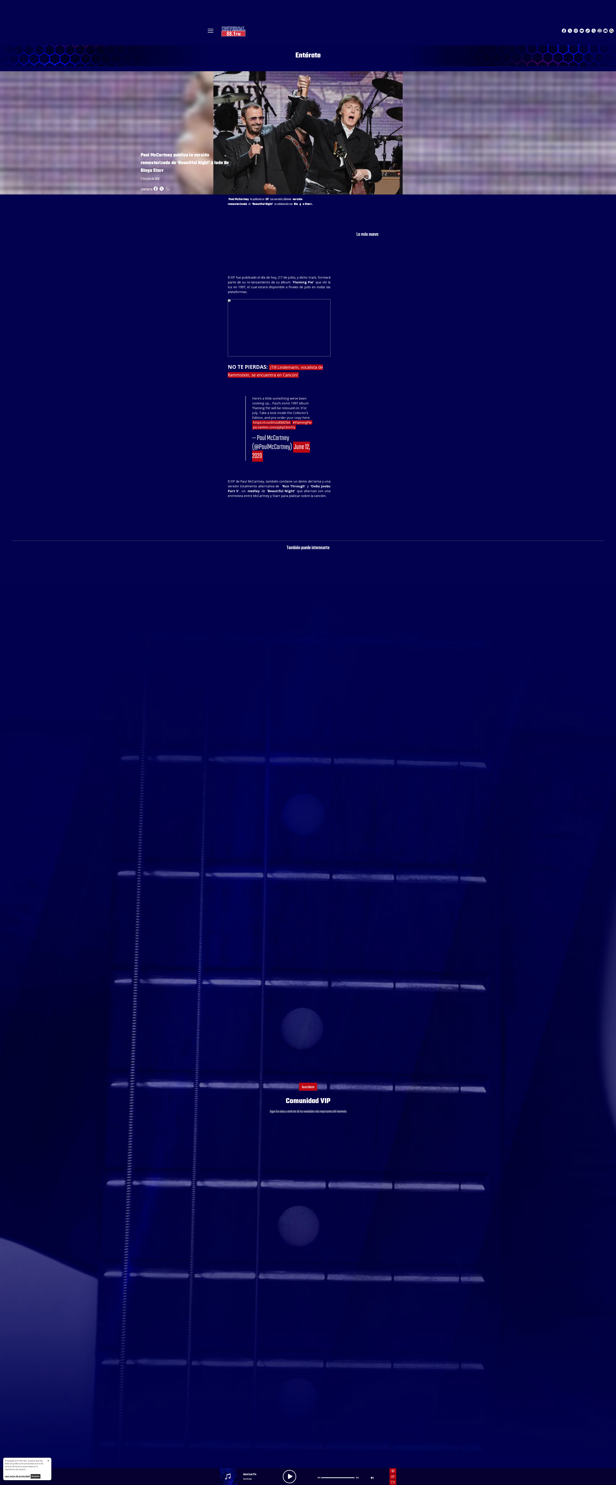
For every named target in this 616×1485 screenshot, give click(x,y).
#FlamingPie (302, 422)
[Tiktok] (588, 31)
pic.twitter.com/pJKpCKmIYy (274, 427)
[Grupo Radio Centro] (594, 31)
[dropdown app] (600, 31)
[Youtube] (582, 31)
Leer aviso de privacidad (17, 1476)
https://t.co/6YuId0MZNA (271, 422)
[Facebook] (564, 31)
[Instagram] (576, 31)
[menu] (210, 31)
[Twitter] (570, 31)
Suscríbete (308, 1087)
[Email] (605, 31)
